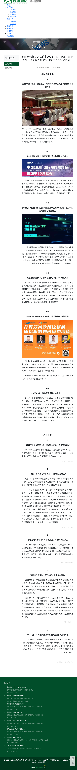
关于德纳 (10, 7)
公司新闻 (13, 21)
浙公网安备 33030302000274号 (60, 760)
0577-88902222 (12, 709)
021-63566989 (23, 701)
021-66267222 (12, 693)
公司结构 (13, 14)
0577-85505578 (12, 718)
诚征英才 (10, 31)
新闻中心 (10, 19)
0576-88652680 (12, 743)
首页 (8, 5)
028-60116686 (12, 751)
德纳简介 (13, 9)
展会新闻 (13, 24)
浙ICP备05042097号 (41, 760)
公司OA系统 (41, 762)
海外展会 (10, 29)
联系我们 (10, 33)
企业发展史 (14, 17)
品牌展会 (10, 26)
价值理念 (13, 12)
